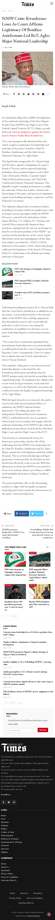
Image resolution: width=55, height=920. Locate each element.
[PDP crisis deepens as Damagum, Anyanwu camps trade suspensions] (7, 272)
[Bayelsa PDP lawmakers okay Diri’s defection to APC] (39, 591)
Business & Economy (10, 839)
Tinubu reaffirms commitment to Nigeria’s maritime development (24, 643)
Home (3, 815)
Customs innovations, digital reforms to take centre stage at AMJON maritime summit (28, 682)
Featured (5, 845)
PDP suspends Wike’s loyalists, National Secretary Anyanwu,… (31, 282)
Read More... (6, 794)
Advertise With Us (8, 880)
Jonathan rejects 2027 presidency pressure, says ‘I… (32, 293)
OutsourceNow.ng (33, 916)
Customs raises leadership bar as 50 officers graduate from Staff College (27, 633)
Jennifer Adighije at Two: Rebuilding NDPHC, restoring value (27, 663)
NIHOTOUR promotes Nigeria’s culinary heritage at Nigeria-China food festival (25, 653)
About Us (5, 867)
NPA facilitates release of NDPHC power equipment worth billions (28, 692)
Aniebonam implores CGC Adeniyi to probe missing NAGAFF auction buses (25, 673)
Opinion (4, 852)
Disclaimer (5, 870)
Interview (5, 849)
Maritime (5, 822)
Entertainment (7, 835)
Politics (8, 553)
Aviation (4, 825)
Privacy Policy (7, 874)
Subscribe (42, 730)
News (3, 819)
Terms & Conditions (9, 877)
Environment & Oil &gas (11, 842)
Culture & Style (7, 832)
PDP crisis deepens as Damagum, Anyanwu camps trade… (33, 270)
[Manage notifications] (49, 914)
